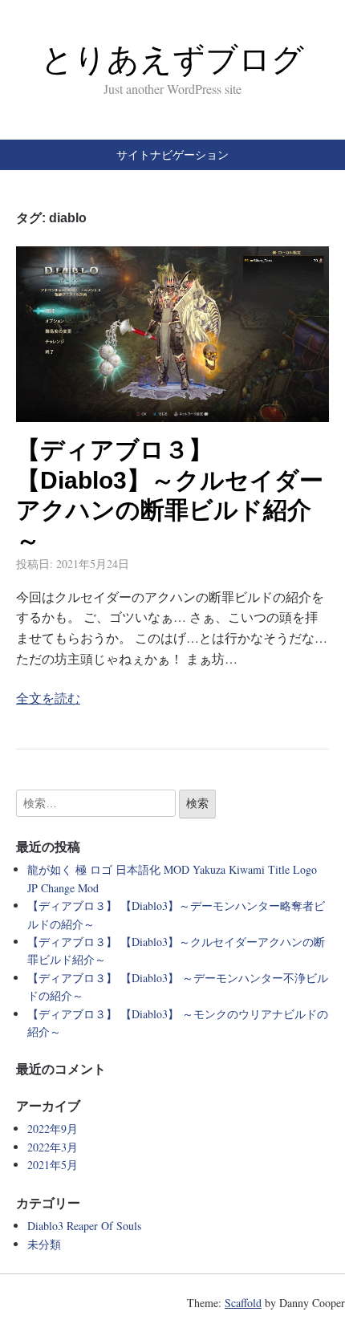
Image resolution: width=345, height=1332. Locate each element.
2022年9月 (52, 1128)
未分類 (44, 1244)
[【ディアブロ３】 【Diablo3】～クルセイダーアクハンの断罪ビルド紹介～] (172, 412)
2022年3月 (52, 1147)
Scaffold (243, 1302)
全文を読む (48, 697)
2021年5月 (52, 1164)
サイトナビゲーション (172, 154)
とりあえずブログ (172, 59)
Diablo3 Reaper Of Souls (84, 1225)
